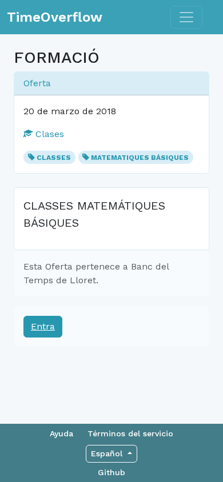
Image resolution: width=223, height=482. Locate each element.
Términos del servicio (130, 433)
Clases (48, 133)
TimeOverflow (54, 17)
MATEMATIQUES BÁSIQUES (140, 158)
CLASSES (54, 158)
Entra (43, 326)
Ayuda (61, 433)
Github (111, 472)
